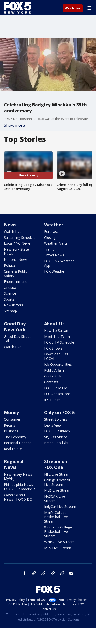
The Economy (15, 437)
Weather (53, 224)
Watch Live (72, 8)
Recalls (9, 425)
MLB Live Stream (58, 490)
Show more (14, 125)
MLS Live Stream (57, 547)
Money (11, 412)
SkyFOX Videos (56, 437)
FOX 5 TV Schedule (59, 342)
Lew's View (53, 425)
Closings (50, 237)
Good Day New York (15, 326)
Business (11, 431)
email (71, 573)
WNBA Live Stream (59, 542)
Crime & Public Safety (15, 273)
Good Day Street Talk (17, 338)
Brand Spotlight (56, 442)
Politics (9, 265)
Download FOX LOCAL (56, 356)
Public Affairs (54, 370)
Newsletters (13, 305)
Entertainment (15, 281)
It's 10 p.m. (52, 399)
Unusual (10, 287)
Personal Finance (17, 442)
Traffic (49, 249)
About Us (54, 324)
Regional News (13, 464)
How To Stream (56, 330)
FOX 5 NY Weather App (59, 263)
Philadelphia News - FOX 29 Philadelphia (19, 486)
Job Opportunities (58, 364)
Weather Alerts (56, 243)
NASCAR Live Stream (54, 498)
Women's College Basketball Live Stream (58, 531)
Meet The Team (57, 336)
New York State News (16, 251)
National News (16, 259)
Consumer (12, 419)
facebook (25, 573)
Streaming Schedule (19, 237)
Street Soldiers (55, 419)
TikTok (43, 573)
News (10, 224)
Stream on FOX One (55, 464)
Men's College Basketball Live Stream (56, 517)
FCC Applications (57, 393)
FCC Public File (55, 388)
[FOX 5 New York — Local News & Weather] (18, 8)
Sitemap (10, 311)
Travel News (54, 255)
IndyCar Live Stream (60, 506)
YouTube (53, 573)
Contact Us (53, 376)
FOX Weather (54, 271)
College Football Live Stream (57, 482)
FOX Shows (53, 348)
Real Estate (13, 448)
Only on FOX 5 (59, 412)
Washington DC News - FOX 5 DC (18, 497)
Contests (51, 382)
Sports (9, 299)
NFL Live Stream (57, 474)
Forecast (51, 231)
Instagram (34, 573)
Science (10, 293)
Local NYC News (17, 243)
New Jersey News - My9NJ (19, 476)
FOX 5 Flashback (57, 431)
